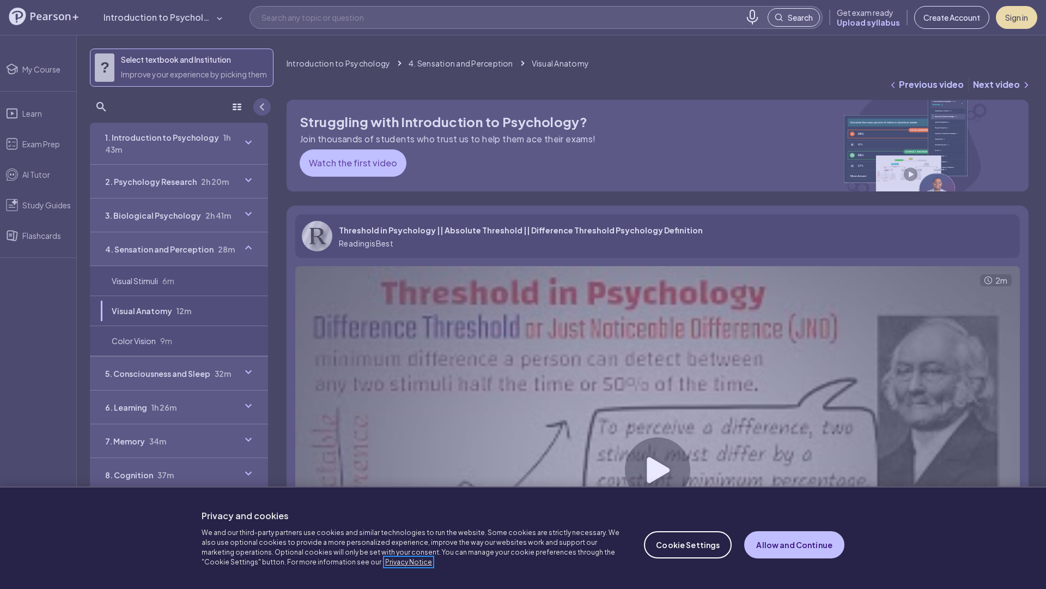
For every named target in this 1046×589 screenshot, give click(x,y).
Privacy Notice (408, 562)
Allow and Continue (794, 545)
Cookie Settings (688, 545)
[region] (523, 537)
